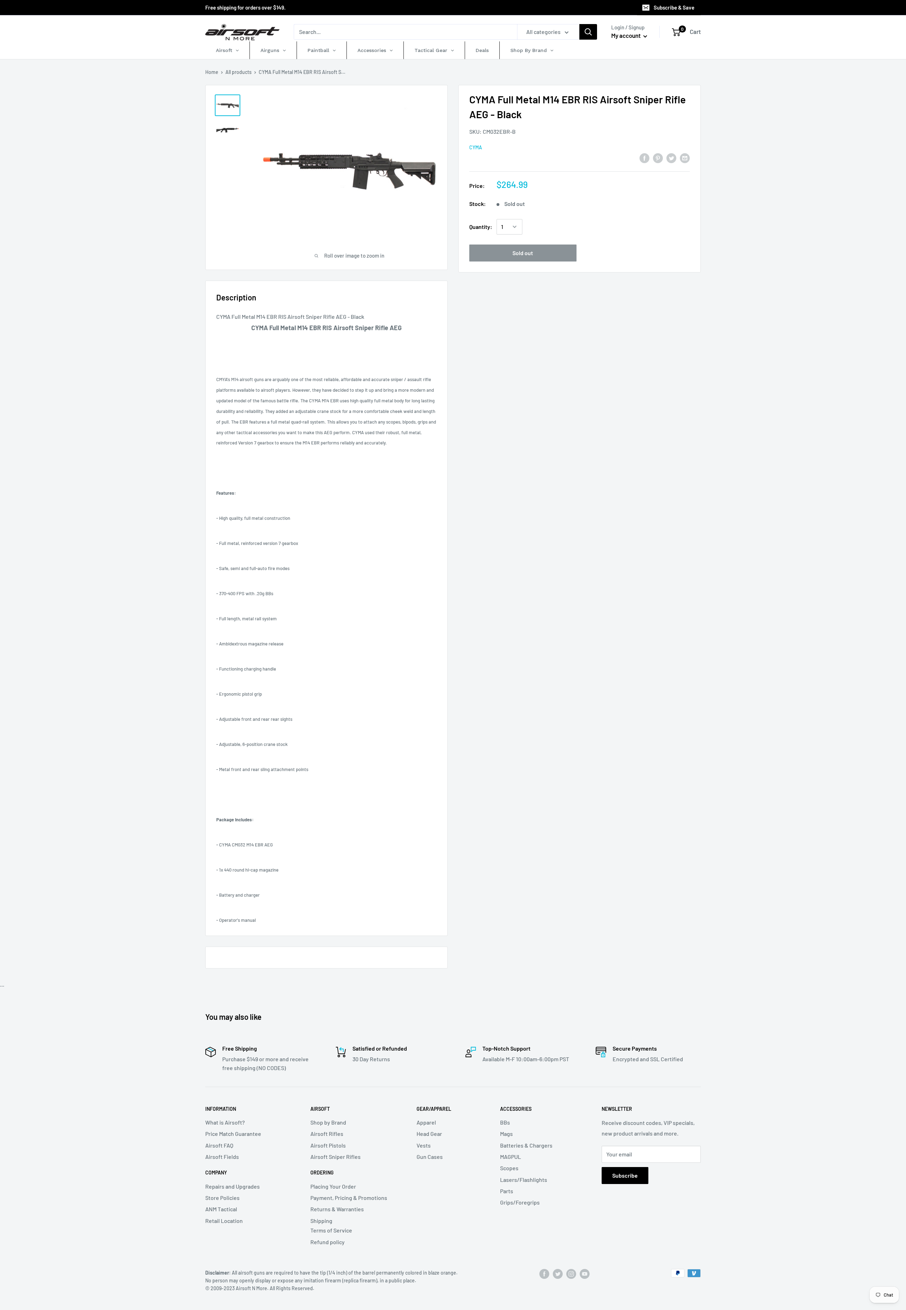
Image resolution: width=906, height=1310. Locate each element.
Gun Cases (430, 1156)
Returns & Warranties (337, 1209)
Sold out (522, 252)
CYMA (475, 147)
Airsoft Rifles (326, 1133)
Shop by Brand (328, 1122)
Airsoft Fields (222, 1156)
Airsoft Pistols (328, 1145)
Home (211, 72)
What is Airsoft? (225, 1122)
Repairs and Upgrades (232, 1186)
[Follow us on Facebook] (544, 1274)
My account (626, 35)
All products (238, 72)
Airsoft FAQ (219, 1145)
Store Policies (222, 1197)
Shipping (321, 1220)
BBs (505, 1122)
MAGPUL (510, 1156)
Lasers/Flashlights (523, 1179)
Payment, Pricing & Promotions (348, 1197)
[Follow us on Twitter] (558, 1274)
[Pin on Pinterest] (658, 157)
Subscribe (625, 1175)
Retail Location (224, 1220)
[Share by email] (685, 157)
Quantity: (480, 226)
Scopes (509, 1168)
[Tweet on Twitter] (671, 157)
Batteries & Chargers (526, 1145)
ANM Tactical (221, 1209)
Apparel (426, 1122)
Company (216, 1173)
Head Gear (429, 1133)
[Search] (588, 32)
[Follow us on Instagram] (571, 1274)
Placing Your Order (333, 1186)
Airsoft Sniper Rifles (335, 1156)
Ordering (322, 1173)
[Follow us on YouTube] (585, 1274)
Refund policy (327, 1242)
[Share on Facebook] (644, 157)
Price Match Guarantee (233, 1133)
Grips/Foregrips (520, 1202)
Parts (506, 1191)
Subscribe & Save (674, 7)
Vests (424, 1145)
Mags (506, 1133)
